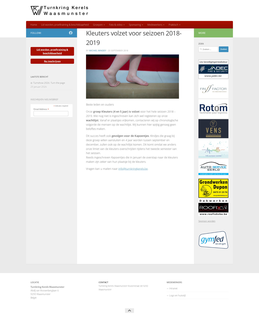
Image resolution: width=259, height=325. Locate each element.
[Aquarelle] (213, 157)
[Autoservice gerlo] (213, 176)
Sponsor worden (206, 220)
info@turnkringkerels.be (133, 169)
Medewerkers (154, 24)
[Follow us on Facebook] (71, 33)
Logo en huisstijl (177, 295)
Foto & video (115, 24)
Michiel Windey (97, 50)
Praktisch (173, 24)
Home (33, 24)
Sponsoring (135, 24)
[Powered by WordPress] (42, 319)
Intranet (173, 288)
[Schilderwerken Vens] (213, 137)
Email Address (41, 109)
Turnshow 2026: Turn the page (49, 82)
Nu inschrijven (52, 61)
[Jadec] (213, 77)
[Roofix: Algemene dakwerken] (213, 215)
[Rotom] (213, 117)
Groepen (98, 24)
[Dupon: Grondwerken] (213, 196)
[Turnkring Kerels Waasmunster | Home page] (59, 10)
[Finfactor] (213, 97)
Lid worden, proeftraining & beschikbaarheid (65, 24)
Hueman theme (67, 319)
